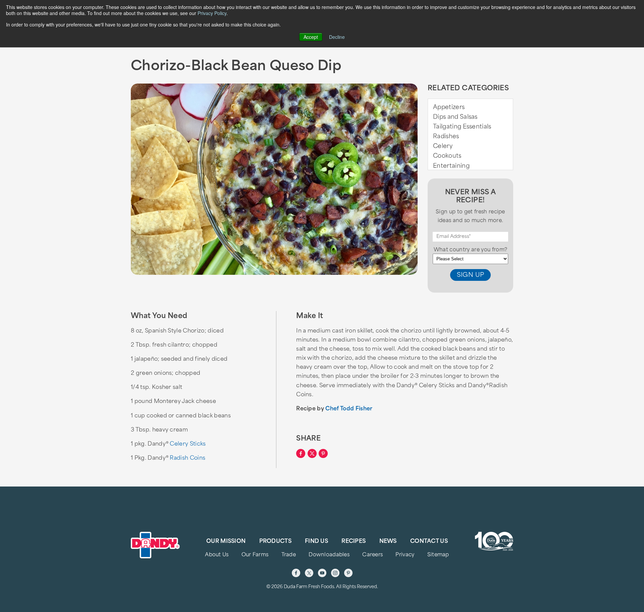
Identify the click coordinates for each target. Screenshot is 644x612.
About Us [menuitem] (216, 555)
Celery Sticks (188, 444)
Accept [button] (311, 37)
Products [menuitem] (275, 541)
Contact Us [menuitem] (429, 541)
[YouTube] (322, 573)
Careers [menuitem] (372, 555)
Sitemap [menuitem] (438, 555)
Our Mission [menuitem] (226, 541)
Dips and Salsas (455, 117)
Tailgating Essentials (462, 127)
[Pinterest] (348, 573)
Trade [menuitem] (288, 555)
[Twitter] (309, 573)
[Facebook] (296, 573)
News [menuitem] (388, 541)
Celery (442, 146)
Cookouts (447, 156)
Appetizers (449, 107)
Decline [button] (337, 37)
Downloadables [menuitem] (329, 555)
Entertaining (451, 166)
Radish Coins (187, 458)
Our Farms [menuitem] (255, 555)
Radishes (446, 137)
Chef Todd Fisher (348, 409)
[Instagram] (335, 573)
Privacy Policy (212, 13)
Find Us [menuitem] (316, 541)
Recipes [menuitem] (353, 541)
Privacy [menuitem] (404, 555)
